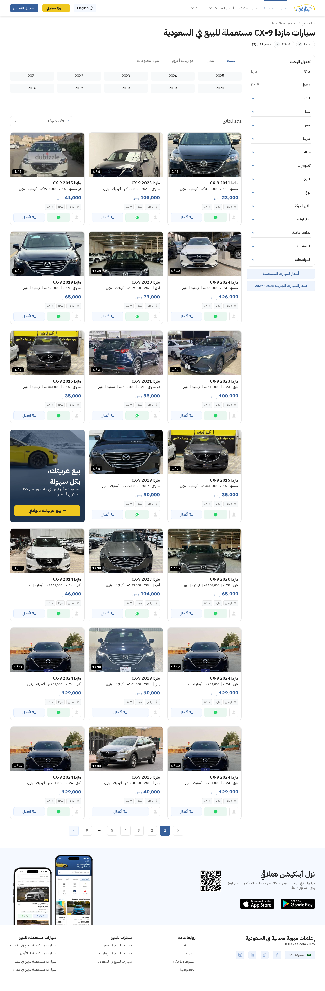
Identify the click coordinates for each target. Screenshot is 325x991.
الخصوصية (188, 969)
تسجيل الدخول (24, 8)
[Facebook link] (277, 955)
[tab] (232, 61)
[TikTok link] (265, 955)
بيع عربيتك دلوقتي (45, 511)
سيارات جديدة (248, 8)
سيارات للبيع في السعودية (114, 961)
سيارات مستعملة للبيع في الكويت (33, 945)
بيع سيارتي (53, 8)
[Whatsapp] (215, 217)
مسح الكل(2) (262, 44)
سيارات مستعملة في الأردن (38, 953)
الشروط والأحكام (184, 961)
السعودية (300, 955)
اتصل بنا (190, 953)
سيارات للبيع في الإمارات (115, 953)
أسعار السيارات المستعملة (281, 273)
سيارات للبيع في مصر (118, 945)
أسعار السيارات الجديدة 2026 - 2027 (281, 285)
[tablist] (126, 61)
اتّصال (184, 217)
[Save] (174, 139)
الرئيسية (190, 945)
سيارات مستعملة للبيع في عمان (34, 969)
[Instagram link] (240, 955)
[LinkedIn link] (252, 955)
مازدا (217, 206)
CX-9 (207, 206)
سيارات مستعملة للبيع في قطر (35, 961)
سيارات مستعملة (275, 8)
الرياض (229, 206)
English (83, 8)
